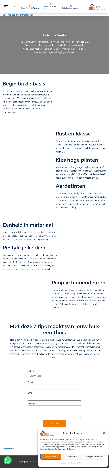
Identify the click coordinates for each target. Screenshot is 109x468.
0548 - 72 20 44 (50, 6)
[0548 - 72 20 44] (49, 4)
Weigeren (72, 456)
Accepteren (51, 456)
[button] (103, 433)
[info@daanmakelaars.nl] (70, 5)
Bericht (31, 403)
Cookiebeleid (65, 463)
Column (31, 371)
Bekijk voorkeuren (94, 456)
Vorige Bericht (7, 448)
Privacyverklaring (77, 463)
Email (30, 392)
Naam (30, 382)
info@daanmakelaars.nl (70, 8)
